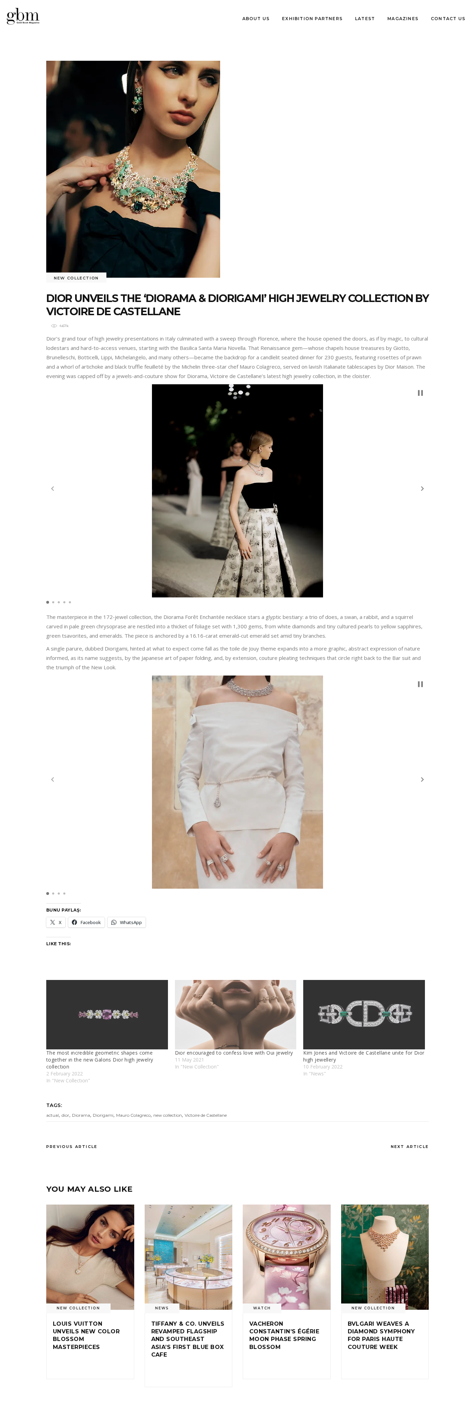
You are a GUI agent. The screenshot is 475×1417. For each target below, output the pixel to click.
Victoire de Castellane (206, 1115)
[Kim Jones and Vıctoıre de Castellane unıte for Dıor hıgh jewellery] (364, 1014)
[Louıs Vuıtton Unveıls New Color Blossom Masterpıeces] (90, 1257)
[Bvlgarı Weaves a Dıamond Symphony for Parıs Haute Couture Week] (385, 1257)
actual (52, 1115)
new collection (167, 1115)
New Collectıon (76, 278)
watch (262, 1308)
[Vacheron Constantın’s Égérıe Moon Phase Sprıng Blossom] (287, 1257)
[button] (422, 488)
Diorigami (103, 1115)
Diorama (81, 1115)
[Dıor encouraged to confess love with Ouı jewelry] (236, 1014)
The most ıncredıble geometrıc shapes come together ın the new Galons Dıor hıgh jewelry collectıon (99, 1059)
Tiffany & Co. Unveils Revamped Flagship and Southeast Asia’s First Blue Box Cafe (188, 1339)
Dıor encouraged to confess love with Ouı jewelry (234, 1052)
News (162, 1308)
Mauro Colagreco (133, 1115)
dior (65, 1115)
